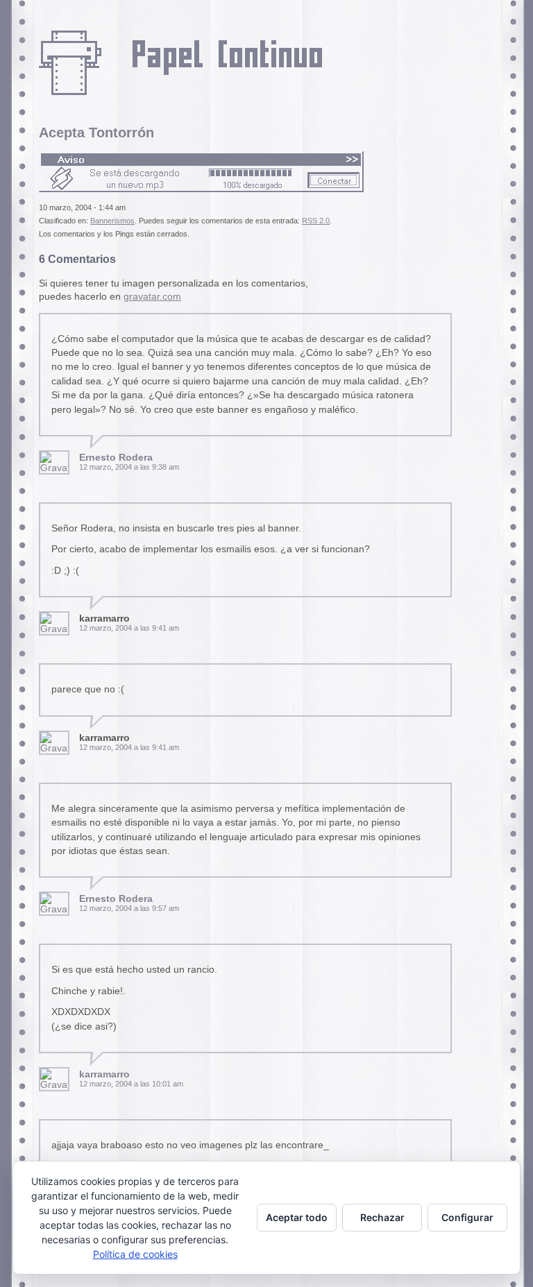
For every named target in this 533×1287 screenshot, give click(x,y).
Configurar (467, 1217)
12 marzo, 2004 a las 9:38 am (129, 467)
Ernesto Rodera (116, 457)
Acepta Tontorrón (96, 132)
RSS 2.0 (316, 220)
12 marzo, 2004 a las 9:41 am (129, 628)
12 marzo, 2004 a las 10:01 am (131, 1084)
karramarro (104, 1074)
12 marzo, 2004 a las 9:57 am (129, 908)
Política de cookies (135, 1254)
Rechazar (382, 1217)
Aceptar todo (297, 1217)
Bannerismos (112, 220)
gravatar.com (152, 296)
